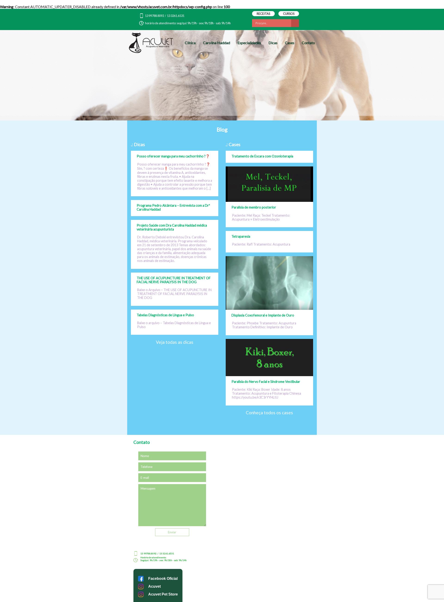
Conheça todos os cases (269, 412)
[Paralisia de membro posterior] (269, 200)
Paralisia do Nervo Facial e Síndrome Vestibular (265, 382)
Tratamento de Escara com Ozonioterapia (262, 156)
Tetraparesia (240, 236)
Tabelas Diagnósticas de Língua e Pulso (165, 315)
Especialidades (249, 42)
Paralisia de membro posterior (253, 207)
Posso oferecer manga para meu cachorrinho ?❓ (173, 156)
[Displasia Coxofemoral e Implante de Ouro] (269, 308)
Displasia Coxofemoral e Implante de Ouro (262, 315)
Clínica (190, 42)
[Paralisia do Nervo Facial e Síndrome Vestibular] (269, 374)
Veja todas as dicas (174, 342)
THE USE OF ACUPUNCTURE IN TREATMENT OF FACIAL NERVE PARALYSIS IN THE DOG (174, 280)
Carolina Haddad (216, 42)
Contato (308, 42)
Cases (289, 42)
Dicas (273, 42)
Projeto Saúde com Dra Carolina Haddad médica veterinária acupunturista (172, 227)
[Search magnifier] (295, 23)
